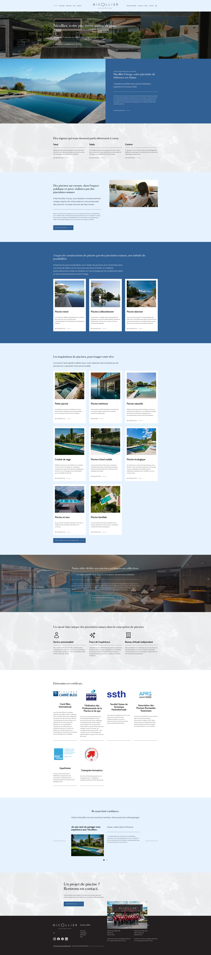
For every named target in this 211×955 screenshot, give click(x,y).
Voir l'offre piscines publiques (103, 597)
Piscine (55, 5)
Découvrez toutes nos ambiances (67, 540)
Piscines (82, 931)
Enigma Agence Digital (97, 946)
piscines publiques (105, 587)
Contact (151, 5)
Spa (74, 5)
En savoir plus (58, 158)
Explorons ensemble (62, 44)
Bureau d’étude (131, 5)
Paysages (83, 933)
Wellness (69, 5)
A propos (140, 5)
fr (54, 933)
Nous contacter (60, 227)
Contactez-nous (119, 110)
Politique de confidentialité (62, 946)
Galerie (79, 5)
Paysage (62, 5)
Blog (146, 5)
